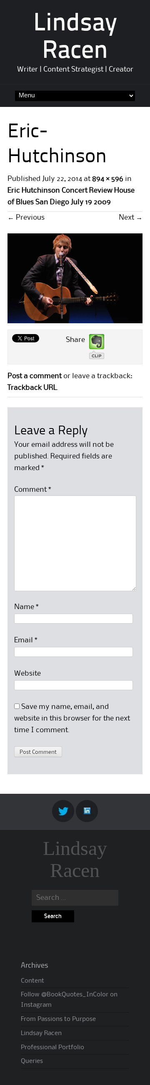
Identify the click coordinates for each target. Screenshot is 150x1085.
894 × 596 (107, 179)
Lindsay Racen (75, 859)
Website (27, 673)
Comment (32, 489)
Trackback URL (32, 387)
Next (130, 217)
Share (75, 340)
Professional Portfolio (52, 1047)
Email (26, 640)
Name (26, 607)
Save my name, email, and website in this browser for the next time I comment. (72, 718)
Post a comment (35, 376)
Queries (32, 1061)
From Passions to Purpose (58, 1019)
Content (32, 981)
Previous (26, 217)
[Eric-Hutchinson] (75, 321)
